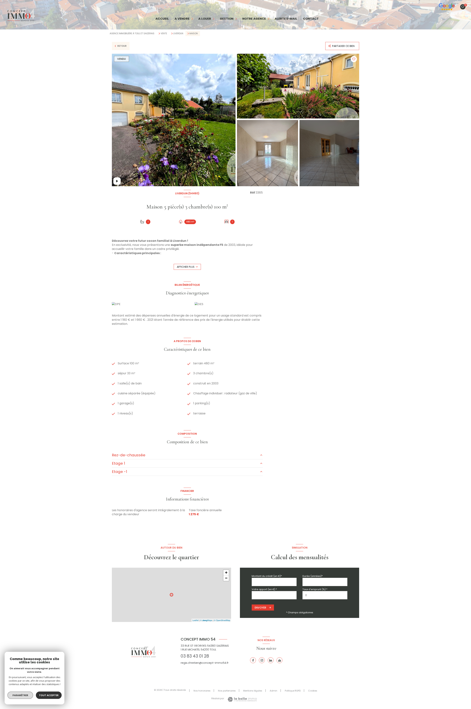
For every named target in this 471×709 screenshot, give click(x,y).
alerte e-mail (286, 18)
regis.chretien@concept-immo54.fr (205, 663)
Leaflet (195, 620)
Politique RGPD (293, 690)
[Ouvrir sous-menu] (192, 19)
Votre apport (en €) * (264, 589)
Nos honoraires (202, 690)
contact (311, 18)
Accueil (162, 18)
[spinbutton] (324, 595)
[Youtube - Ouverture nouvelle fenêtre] (279, 660)
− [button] (226, 578)
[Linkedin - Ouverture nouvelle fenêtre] (271, 660)
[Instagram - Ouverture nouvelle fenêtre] (262, 660)
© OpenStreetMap (222, 620)
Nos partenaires (227, 690)
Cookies (312, 690)
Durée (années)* (312, 576)
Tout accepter (49, 695)
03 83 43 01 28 (195, 656)
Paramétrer (20, 695)
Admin (273, 690)
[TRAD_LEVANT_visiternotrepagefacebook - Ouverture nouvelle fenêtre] (253, 660)
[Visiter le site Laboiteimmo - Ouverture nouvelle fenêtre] (242, 699)
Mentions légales (252, 690)
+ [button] (226, 572)
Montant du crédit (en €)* (267, 576)
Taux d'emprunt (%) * (314, 589)
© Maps (206, 620)
